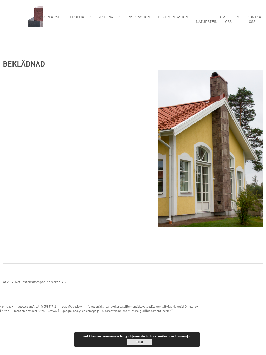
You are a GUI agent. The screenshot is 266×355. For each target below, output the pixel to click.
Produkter (80, 17)
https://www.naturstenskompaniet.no (23, 16)
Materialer (109, 17)
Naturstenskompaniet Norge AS (40, 282)
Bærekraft (51, 17)
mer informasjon (180, 336)
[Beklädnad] (210, 150)
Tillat (139, 342)
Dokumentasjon (173, 17)
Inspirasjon (139, 17)
